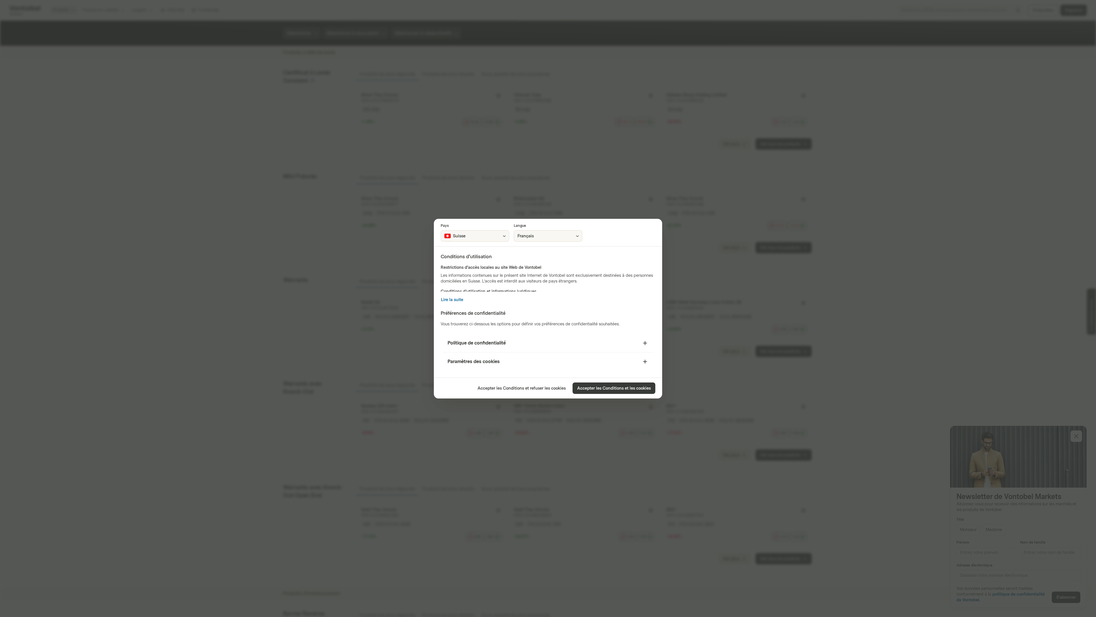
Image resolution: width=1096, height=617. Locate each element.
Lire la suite (452, 299)
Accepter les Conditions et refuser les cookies (522, 388)
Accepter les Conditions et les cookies (614, 388)
